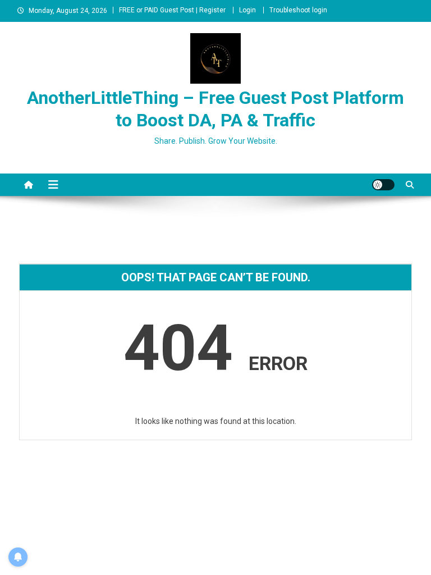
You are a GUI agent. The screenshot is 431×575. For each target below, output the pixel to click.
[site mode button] (383, 184)
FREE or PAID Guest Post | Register (172, 10)
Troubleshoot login (298, 10)
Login (247, 10)
